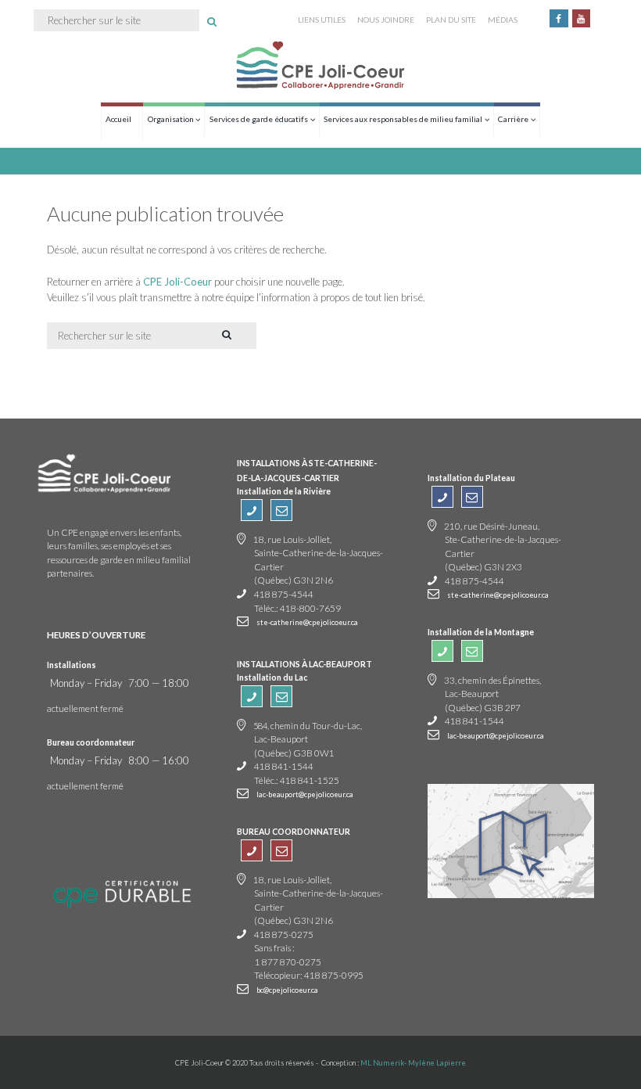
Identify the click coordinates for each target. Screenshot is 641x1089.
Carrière (513, 119)
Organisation (171, 119)
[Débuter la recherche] (225, 335)
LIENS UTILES (322, 19)
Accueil (118, 119)
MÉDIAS (502, 19)
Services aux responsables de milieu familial (403, 119)
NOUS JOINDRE (385, 19)
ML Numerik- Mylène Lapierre (413, 1062)
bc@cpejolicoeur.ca (287, 990)
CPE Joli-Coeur (177, 281)
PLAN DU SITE (451, 19)
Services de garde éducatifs (258, 119)
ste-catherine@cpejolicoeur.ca (307, 622)
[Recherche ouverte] (212, 22)
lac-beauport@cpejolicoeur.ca (304, 794)
